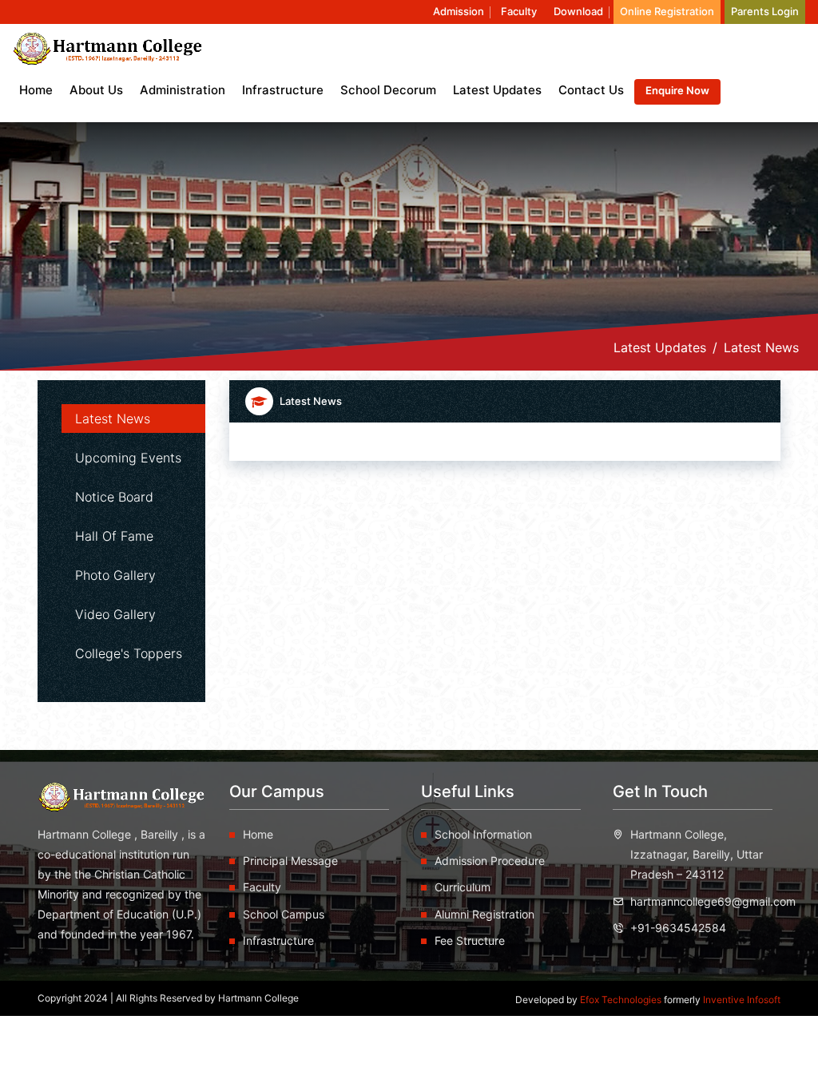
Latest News (112, 418)
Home (36, 89)
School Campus (283, 914)
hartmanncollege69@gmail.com (713, 901)
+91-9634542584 (678, 927)
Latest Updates (497, 89)
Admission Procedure (490, 860)
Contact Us (591, 89)
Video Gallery (115, 614)
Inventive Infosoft (741, 1000)
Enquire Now (677, 90)
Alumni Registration (484, 914)
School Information (483, 834)
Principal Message (290, 860)
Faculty (519, 11)
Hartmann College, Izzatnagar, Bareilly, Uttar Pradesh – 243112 (696, 854)
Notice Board (114, 497)
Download (578, 11)
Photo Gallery (115, 575)
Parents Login (765, 11)
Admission (458, 11)
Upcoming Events (128, 458)
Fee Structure (470, 940)
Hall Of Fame (114, 536)
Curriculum (462, 887)
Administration (182, 89)
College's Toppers (128, 653)
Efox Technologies (622, 1000)
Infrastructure (283, 89)
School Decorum (388, 89)
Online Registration (667, 11)
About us (96, 89)
